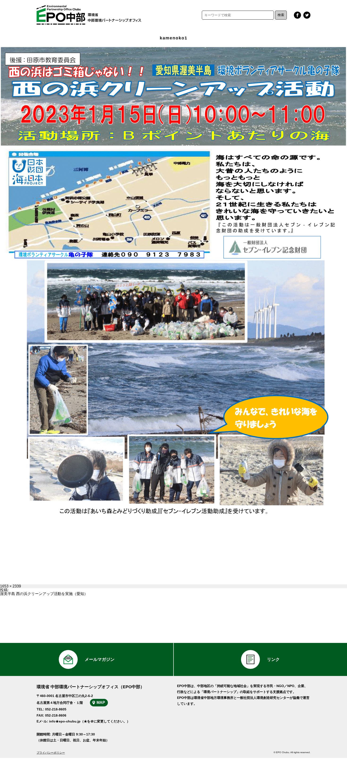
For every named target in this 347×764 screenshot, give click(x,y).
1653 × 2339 (10, 586)
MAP (101, 703)
